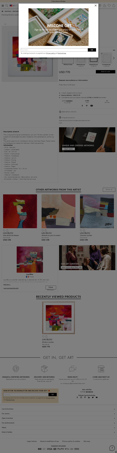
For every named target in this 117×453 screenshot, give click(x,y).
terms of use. (62, 53)
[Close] (96, 5)
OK (92, 50)
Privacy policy (50, 53)
